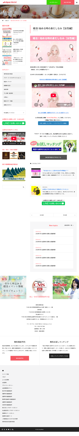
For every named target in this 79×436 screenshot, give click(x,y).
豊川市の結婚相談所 (7, 391)
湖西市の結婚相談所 (7, 402)
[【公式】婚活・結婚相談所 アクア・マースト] (9, 2)
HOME (3, 370)
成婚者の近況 (7, 85)
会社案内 (4, 382)
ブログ (4, 377)
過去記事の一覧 (68, 225)
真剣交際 (6, 89)
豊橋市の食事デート (7, 416)
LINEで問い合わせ (54, 2)
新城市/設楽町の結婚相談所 (9, 399)
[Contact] (10, 429)
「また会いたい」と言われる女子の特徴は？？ (55, 170)
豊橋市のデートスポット (8, 413)
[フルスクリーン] (23, 143)
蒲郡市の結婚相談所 (7, 393)
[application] (13, 138)
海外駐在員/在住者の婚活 (8, 421)
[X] (4, 429)
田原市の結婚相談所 (7, 396)
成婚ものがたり (7, 105)
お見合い (6, 97)
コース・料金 (5, 374)
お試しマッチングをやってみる (59, 356)
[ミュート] (21, 143)
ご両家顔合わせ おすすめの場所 (10, 419)
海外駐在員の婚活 (8, 74)
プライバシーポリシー (7, 385)
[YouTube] (8, 429)
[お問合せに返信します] (53, 205)
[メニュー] (76, 2)
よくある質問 (5, 379)
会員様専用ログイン (7, 388)
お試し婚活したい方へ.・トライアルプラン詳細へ (53, 123)
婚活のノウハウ (7, 81)
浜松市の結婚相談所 (7, 405)
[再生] (4, 143)
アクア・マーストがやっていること (12, 77)
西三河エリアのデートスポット (9, 407)
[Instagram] (2, 429)
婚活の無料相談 (67, 2)
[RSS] (13, 429)
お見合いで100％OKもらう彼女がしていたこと (56, 189)
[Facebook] (6, 429)
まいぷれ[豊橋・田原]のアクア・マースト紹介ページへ (53, 113)
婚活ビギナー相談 (8, 101)
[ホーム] (2, 20)
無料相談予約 (19, 358)
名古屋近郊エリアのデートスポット (11, 410)
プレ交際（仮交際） (9, 93)
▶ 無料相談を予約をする (53, 157)
